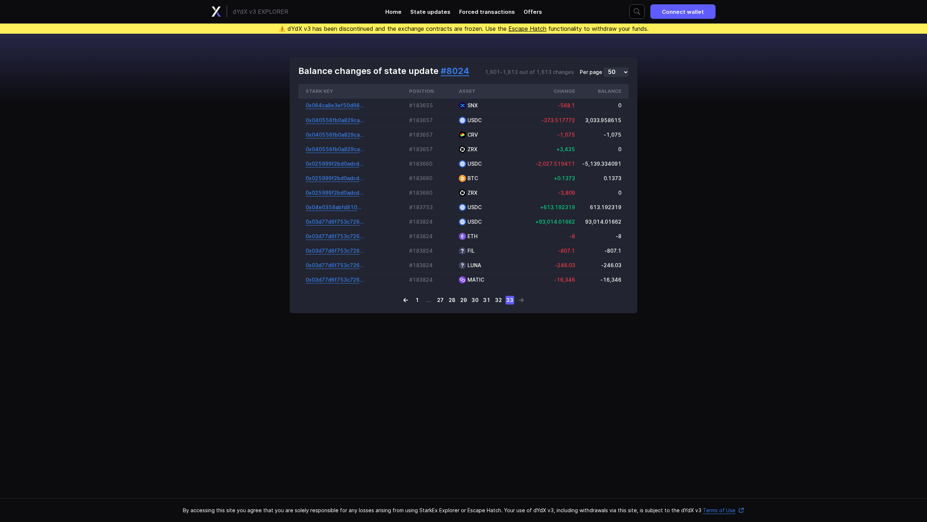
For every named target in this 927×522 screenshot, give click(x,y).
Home (393, 11)
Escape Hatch (527, 28)
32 (498, 300)
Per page (591, 72)
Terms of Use (719, 510)
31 (486, 300)
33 (509, 300)
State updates (430, 11)
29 (463, 300)
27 (440, 300)
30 (475, 300)
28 (452, 300)
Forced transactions (487, 11)
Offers (533, 11)
